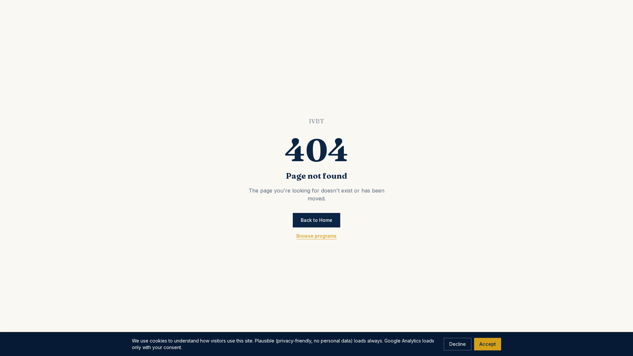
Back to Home (316, 220)
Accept (487, 344)
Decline (457, 344)
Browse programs (316, 236)
